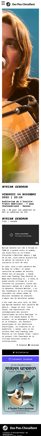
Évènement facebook (21, 359)
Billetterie (21, 352)
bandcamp (34, 345)
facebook (23, 345)
